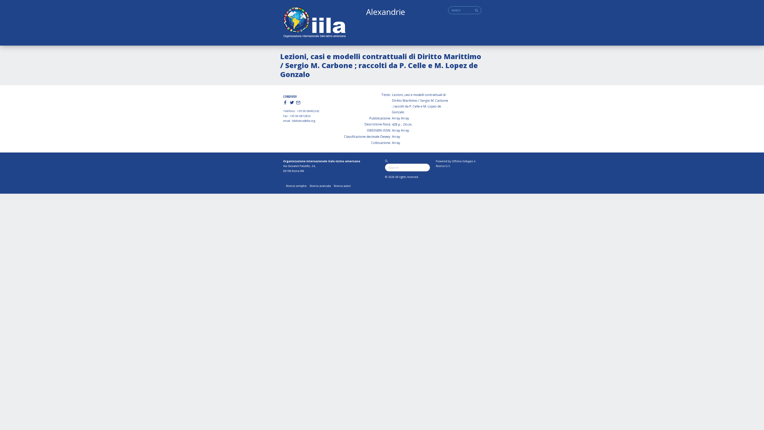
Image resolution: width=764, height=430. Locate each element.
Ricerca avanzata (320, 186)
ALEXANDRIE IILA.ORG (314, 22)
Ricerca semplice (296, 186)
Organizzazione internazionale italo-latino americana (321, 161)
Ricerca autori (342, 186)
